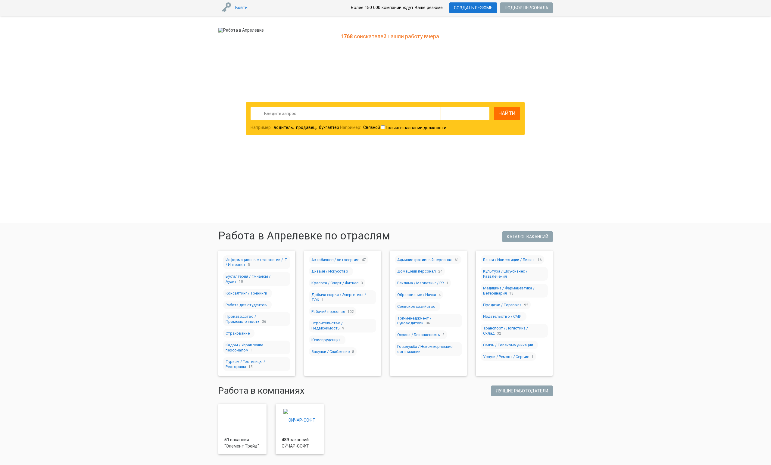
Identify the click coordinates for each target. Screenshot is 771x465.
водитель (283, 127)
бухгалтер (329, 127)
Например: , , (295, 127)
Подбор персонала (526, 7)
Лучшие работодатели (522, 391)
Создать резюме (473, 7)
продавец (306, 127)
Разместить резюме (341, 170)
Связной (371, 127)
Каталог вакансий (527, 236)
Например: (360, 127)
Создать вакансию (433, 170)
